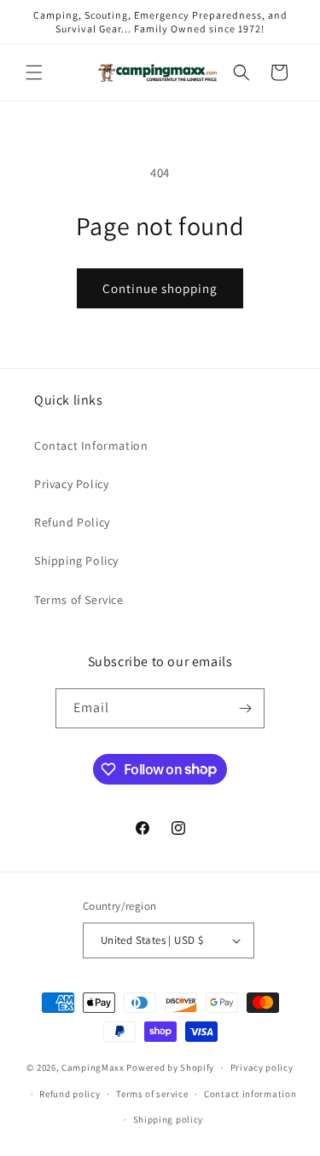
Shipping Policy (76, 560)
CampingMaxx (93, 1067)
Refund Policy (72, 522)
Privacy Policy (71, 484)
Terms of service (152, 1094)
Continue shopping (160, 288)
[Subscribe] (245, 708)
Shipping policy (168, 1119)
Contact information (250, 1094)
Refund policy (69, 1094)
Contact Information (91, 445)
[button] (34, 72)
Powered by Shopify (170, 1067)
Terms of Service (79, 599)
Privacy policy (262, 1067)
